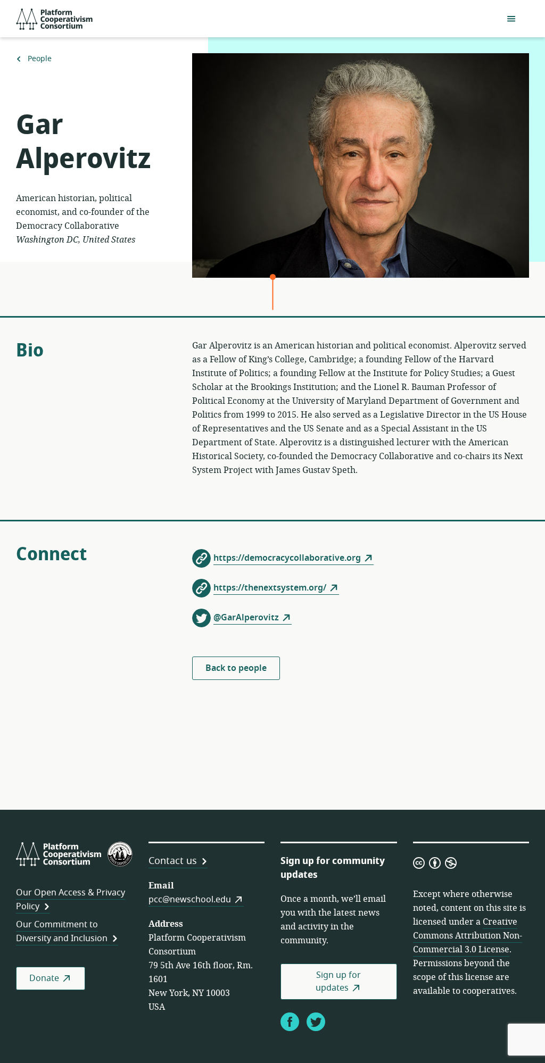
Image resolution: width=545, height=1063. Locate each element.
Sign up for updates (338, 981)
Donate (44, 978)
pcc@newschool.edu (189, 899)
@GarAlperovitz (246, 617)
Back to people (236, 668)
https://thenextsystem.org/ (269, 588)
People (39, 59)
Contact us (172, 861)
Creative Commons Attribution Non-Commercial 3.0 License (467, 936)
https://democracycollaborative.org (287, 558)
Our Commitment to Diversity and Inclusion (62, 931)
